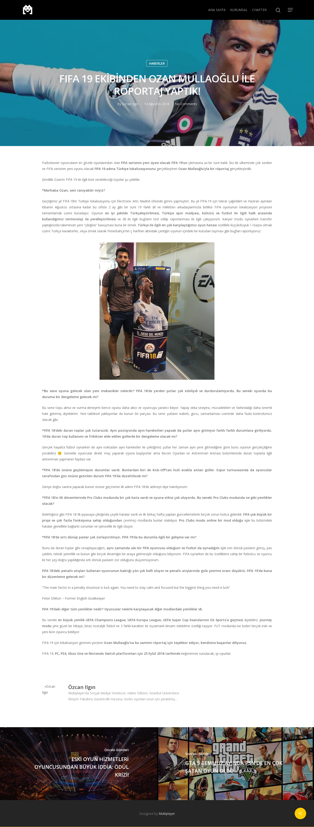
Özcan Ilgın (130, 104)
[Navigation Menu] (290, 10)
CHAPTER (259, 10)
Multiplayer (167, 813)
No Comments (186, 104)
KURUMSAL (239, 10)
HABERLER (157, 63)
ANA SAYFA (217, 10)
